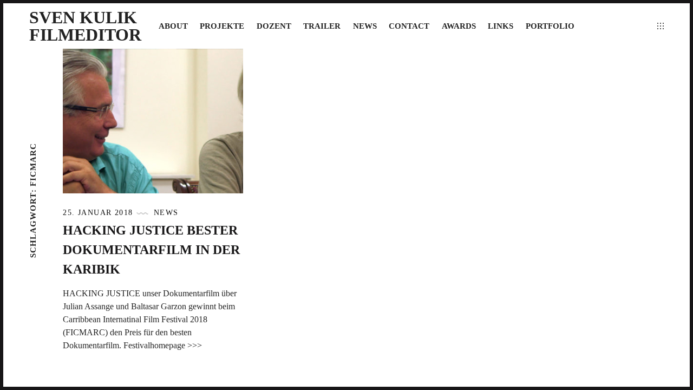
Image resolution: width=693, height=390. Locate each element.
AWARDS (459, 26)
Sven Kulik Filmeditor (85, 26)
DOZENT (274, 26)
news (365, 26)
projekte (222, 26)
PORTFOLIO (550, 26)
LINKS (500, 26)
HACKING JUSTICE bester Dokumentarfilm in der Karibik (151, 249)
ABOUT (173, 26)
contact (409, 26)
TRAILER (322, 26)
